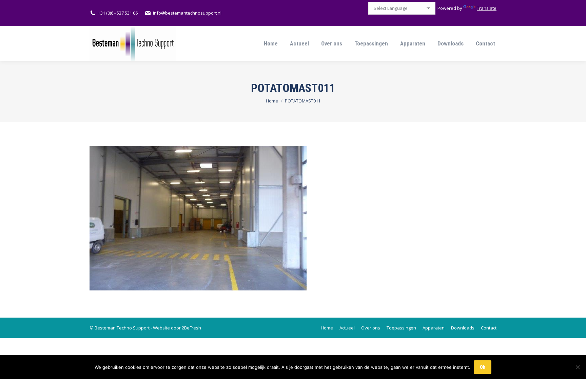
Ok (482, 367)
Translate (486, 8)
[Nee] (577, 367)
